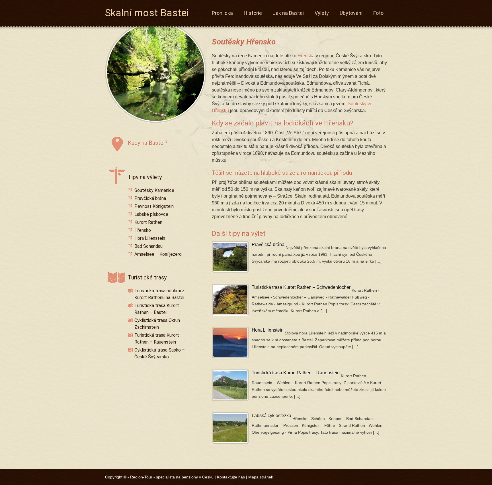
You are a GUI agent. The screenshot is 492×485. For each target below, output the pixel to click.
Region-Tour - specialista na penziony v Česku (172, 477)
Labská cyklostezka (271, 415)
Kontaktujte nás (231, 477)
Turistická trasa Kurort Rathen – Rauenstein (296, 372)
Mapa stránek (260, 477)
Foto (378, 13)
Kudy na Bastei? (147, 142)
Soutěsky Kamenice (154, 190)
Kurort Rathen (148, 222)
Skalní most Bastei (147, 12)
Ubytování (351, 13)
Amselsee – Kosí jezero (158, 254)
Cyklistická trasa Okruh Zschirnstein (157, 324)
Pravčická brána (268, 244)
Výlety (322, 13)
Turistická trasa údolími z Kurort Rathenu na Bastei (159, 294)
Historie (253, 13)
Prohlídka (222, 13)
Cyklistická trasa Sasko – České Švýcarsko (159, 353)
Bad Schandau (148, 246)
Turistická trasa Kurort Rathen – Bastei (156, 309)
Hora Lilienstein (268, 330)
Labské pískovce (151, 214)
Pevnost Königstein (154, 206)
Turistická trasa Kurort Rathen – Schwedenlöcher (301, 287)
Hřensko (142, 230)
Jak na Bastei (288, 13)
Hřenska (306, 55)
